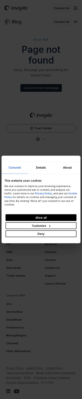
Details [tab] (41, 167)
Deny (41, 233)
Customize (39, 225)
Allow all (41, 217)
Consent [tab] (15, 167)
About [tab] (67, 167)
